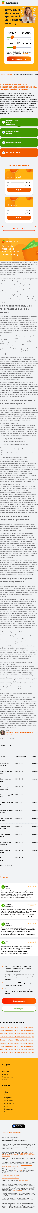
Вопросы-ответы (7, 1077)
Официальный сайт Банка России (10, 1175)
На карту (6, 1106)
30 (30, 50)
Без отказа (7, 1095)
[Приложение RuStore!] (18, 1126)
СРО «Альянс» (18, 1170)
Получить (19, 59)
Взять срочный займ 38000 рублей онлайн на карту (17, 1037)
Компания (5, 1074)
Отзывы (5, 1132)
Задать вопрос (19, 1001)
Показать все (19, 228)
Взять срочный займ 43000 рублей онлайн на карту (17, 1033)
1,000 (8, 39)
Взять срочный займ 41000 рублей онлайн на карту (17, 1043)
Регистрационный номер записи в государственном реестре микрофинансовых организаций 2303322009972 (18, 1155)
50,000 (29, 39)
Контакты (5, 1080)
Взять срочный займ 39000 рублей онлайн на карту (17, 1040)
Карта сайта (17, 1132)
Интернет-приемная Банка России (10, 1178)
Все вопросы (19, 1009)
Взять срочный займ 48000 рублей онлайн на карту (17, 1053)
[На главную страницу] (10, 3)
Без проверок (8, 1100)
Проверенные (8, 1109)
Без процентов (9, 1103)
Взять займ (5, 1071)
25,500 (18, 39)
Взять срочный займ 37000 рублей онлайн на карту (17, 1027)
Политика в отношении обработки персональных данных (17, 1165)
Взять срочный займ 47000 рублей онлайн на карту (17, 1049)
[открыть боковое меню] (34, 3)
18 (18, 50)
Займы (6, 1092)
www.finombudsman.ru (16, 1190)
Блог (10, 1132)
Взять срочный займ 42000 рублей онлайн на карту (17, 1030)
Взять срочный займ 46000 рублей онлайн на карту (17, 1046)
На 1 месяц (7, 1112)
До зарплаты (8, 1098)
